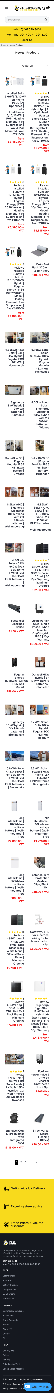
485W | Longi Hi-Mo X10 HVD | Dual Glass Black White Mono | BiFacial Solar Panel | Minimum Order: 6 (15, 951)
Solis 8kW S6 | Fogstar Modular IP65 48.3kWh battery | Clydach (14, 466)
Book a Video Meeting (13, 1369)
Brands (6, 1324)
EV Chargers (9, 1294)
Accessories (8, 1298)
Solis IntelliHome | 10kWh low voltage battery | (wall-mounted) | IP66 (39, 827)
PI (4, 1338)
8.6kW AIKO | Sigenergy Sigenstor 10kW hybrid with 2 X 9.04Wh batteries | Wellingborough (14, 515)
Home (3, 45)
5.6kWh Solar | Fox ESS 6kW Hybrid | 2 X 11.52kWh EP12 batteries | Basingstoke (39, 776)
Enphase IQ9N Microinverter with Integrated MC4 (15, 1137)
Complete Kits (9, 1289)
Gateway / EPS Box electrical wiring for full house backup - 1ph (39, 938)
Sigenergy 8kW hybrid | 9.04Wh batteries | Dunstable (16, 408)
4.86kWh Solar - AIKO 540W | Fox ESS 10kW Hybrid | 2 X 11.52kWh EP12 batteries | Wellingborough (39, 517)
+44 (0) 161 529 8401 (27, 29)
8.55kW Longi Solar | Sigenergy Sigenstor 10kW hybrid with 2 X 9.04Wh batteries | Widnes (40, 415)
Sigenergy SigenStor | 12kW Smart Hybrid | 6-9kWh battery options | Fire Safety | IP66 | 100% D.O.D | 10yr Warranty (40, 1017)
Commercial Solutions (13, 1311)
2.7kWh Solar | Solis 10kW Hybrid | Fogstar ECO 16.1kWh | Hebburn (39, 730)
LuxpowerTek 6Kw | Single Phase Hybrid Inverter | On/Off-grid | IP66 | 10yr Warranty (40, 630)
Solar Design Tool (11, 1364)
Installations (8, 1315)
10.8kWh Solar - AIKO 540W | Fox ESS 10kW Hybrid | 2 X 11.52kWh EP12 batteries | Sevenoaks (14, 778)
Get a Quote (8, 1350)
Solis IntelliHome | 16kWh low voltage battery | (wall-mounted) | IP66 (14, 827)
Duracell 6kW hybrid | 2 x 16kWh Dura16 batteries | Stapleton (39, 681)
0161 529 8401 (10, 1261)
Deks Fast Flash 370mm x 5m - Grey (40, 267)
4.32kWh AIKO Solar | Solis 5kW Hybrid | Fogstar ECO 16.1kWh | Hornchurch (14, 357)
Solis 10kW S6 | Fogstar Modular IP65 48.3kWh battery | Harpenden (40, 466)
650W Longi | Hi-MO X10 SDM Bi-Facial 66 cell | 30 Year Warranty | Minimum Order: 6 (40, 576)
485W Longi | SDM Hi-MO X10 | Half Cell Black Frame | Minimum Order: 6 (15, 1012)
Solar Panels (9, 1276)
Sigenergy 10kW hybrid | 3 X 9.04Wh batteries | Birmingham (15, 728)
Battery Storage (10, 1285)
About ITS (7, 1329)
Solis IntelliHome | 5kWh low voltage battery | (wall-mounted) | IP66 (14, 884)
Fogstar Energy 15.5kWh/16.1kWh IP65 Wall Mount (14, 681)
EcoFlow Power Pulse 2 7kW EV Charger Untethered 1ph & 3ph (40, 1079)
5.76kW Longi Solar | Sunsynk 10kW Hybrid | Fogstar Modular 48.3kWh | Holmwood (39, 360)
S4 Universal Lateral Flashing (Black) (41, 1135)
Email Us (27, 39)
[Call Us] (39, 8)
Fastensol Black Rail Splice (17, 624)
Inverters (7, 1280)
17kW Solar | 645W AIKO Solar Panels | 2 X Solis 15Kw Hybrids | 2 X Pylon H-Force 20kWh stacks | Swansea (14, 1089)
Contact (6, 1333)
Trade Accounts (10, 1320)
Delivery (7, 1355)
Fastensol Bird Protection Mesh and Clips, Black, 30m (39, 881)
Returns (6, 1359)
